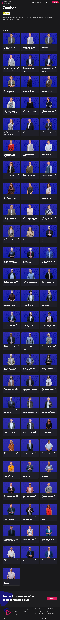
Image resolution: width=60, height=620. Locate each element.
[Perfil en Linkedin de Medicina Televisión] (44, 618)
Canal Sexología (50, 608)
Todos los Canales (27, 609)
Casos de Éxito (14, 611)
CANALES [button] (34, 2)
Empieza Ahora (52, 598)
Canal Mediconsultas (51, 610)
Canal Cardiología (27, 613)
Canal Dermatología (39, 610)
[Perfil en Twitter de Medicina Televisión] (42, 618)
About (13, 609)
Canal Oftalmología (39, 613)
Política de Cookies (15, 614)
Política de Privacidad (16, 613)
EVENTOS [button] (39, 2)
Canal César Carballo (51, 613)
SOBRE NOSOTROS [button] (46, 2)
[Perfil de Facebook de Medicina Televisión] (45, 618)
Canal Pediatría (38, 608)
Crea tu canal (55, 2)
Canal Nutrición (26, 611)
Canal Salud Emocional (39, 611)
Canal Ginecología (50, 611)
